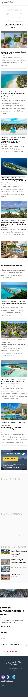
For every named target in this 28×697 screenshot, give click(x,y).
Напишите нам (10, 459)
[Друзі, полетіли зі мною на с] (20, 535)
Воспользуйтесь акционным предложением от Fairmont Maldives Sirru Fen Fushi (11, 141)
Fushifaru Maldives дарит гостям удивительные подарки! (12, 382)
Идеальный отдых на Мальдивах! (13, 345)
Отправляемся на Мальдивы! (11, 265)
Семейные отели (6, 342)
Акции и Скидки (5, 89)
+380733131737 (7, 467)
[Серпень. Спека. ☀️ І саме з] (20, 523)
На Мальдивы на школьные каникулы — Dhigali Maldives (11, 428)
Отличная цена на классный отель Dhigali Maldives (13, 52)
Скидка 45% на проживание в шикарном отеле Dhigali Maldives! (13, 180)
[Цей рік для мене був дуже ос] (8, 523)
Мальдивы (13, 49)
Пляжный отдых (5, 49)
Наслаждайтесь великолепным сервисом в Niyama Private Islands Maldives (13, 224)
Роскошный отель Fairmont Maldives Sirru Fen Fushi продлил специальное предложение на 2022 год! (13, 94)
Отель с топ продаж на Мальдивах (13, 303)
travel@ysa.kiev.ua (7, 681)
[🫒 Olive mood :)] (8, 535)
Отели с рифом (21, 49)
